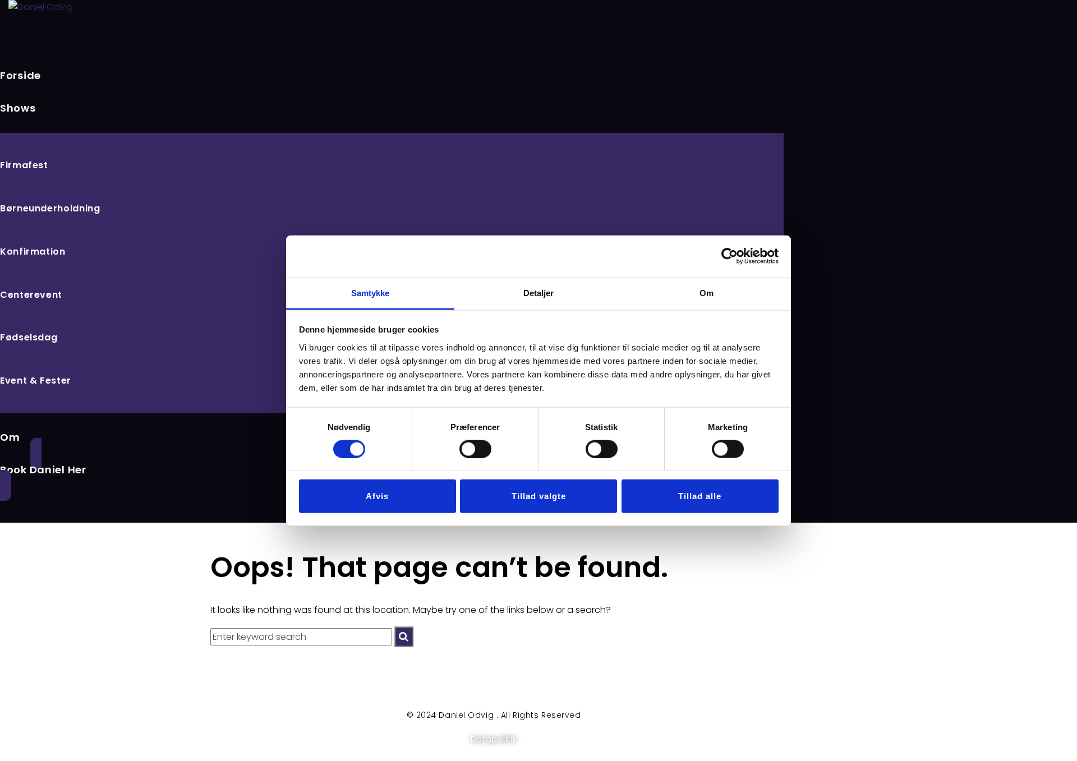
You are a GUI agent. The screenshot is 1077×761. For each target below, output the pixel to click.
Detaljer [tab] (538, 292)
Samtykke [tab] (370, 292)
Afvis (377, 496)
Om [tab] (706, 292)
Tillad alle (699, 496)
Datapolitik (494, 739)
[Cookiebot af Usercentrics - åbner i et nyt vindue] (729, 256)
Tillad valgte (539, 496)
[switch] (475, 449)
